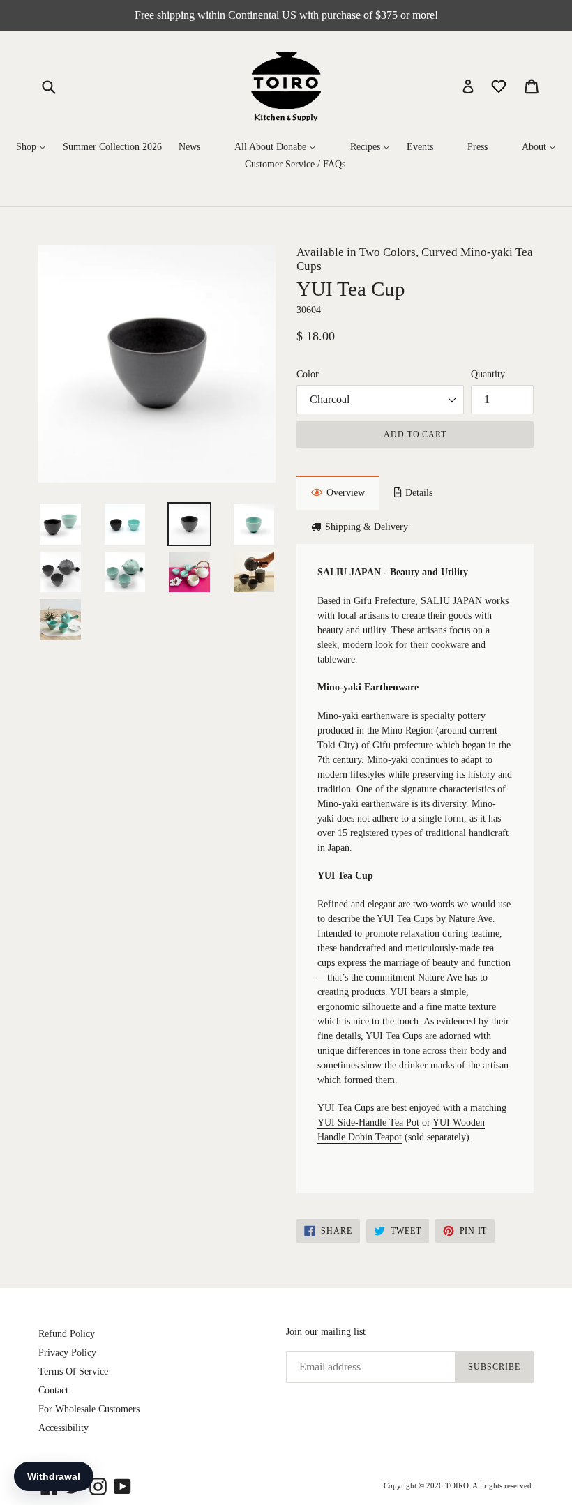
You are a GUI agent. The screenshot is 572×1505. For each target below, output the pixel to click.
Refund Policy (66, 1334)
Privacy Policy (67, 1352)
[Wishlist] (500, 85)
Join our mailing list (326, 1331)
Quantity (488, 374)
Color (307, 374)
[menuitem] (31, 147)
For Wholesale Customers (89, 1409)
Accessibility (63, 1428)
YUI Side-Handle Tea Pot (368, 1122)
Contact (53, 1390)
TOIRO (457, 1485)
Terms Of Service (73, 1371)
